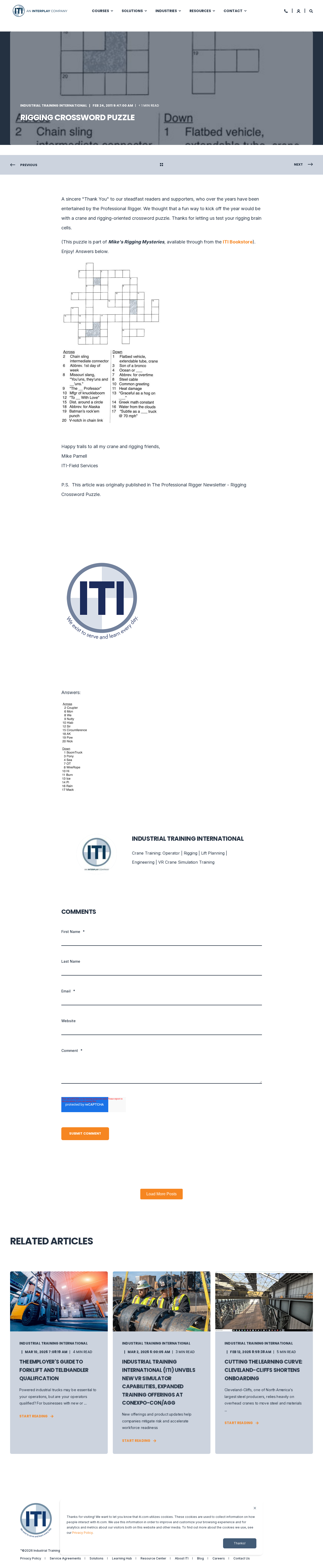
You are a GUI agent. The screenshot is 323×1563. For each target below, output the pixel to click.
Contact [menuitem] (233, 10)
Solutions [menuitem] (132, 10)
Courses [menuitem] (100, 10)
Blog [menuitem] (200, 1558)
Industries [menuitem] (166, 10)
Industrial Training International (53, 105)
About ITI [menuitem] (182, 1558)
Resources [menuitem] (200, 10)
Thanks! (240, 1543)
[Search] (311, 11)
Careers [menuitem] (218, 1558)
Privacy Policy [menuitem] (30, 1558)
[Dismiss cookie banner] (254, 1508)
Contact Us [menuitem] (241, 1558)
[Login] (299, 11)
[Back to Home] (40, 10)
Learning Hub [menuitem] (122, 1558)
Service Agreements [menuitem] (65, 1558)
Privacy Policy (82, 1533)
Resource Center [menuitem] (153, 1558)
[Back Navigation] (161, 165)
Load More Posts (161, 1194)
